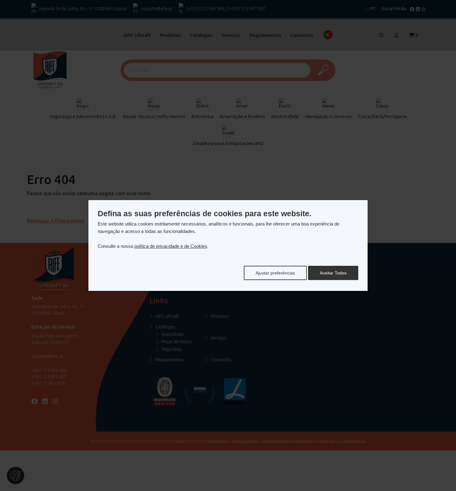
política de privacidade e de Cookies (170, 246)
